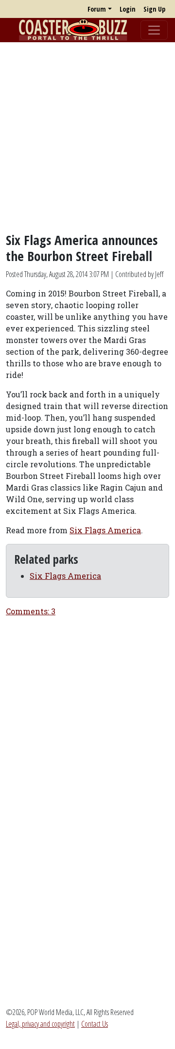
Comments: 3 (30, 611)
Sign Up (154, 9)
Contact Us (94, 1023)
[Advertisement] (87, 137)
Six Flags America (105, 530)
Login (128, 9)
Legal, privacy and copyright (40, 1023)
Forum (97, 9)
